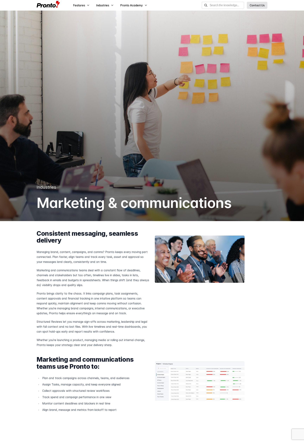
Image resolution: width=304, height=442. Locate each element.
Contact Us (257, 5)
